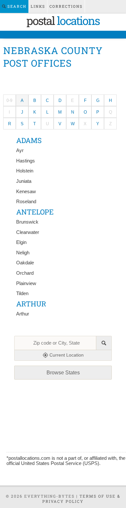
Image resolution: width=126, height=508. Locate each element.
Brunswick (27, 222)
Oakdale (25, 262)
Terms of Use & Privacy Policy (81, 498)
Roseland (26, 201)
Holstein (24, 170)
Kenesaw (26, 191)
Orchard (25, 273)
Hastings (25, 160)
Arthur (22, 313)
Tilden (22, 293)
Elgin (21, 242)
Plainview (26, 283)
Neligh (22, 252)
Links (38, 6)
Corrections (66, 6)
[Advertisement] (63, 80)
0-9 (9, 100)
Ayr (20, 150)
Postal (63, 20)
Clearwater (27, 232)
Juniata (23, 181)
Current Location (66, 355)
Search (16, 6)
